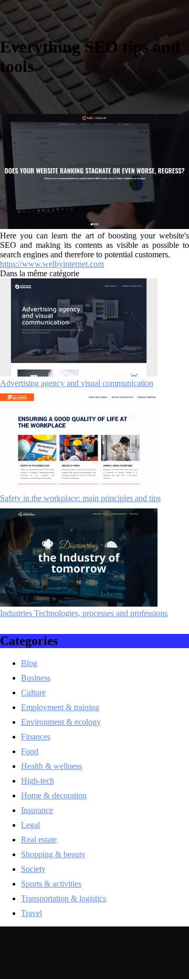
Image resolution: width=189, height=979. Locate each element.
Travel (31, 913)
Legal (30, 824)
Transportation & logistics (63, 898)
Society (33, 869)
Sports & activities (51, 883)
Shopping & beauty (53, 854)
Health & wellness (51, 766)
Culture (33, 692)
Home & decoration (54, 795)
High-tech (37, 780)
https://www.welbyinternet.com (52, 263)
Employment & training (60, 707)
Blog (29, 663)
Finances (35, 736)
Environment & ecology (61, 721)
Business (35, 677)
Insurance (37, 810)
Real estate (39, 839)
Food (29, 751)
